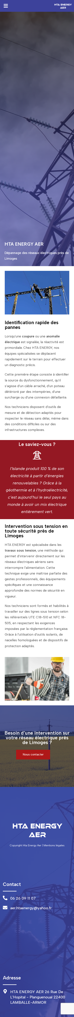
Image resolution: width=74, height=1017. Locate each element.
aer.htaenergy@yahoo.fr (31, 908)
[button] (5, 6)
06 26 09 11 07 (23, 898)
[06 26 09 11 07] (5, 898)
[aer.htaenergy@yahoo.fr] (5, 907)
